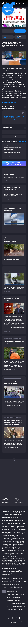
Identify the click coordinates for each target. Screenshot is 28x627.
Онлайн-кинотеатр (6, 469)
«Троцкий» (4, 548)
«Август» (9, 545)
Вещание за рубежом (19, 502)
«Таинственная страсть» (7, 550)
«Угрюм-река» (13, 547)
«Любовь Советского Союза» (18, 545)
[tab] (8, 31)
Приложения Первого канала (8, 472)
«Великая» (9, 548)
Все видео (4, 478)
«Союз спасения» (6, 547)
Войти (23, 3)
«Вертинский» (16, 548)
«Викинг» (20, 547)
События (4, 490)
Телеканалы (19, 587)
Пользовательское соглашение (9, 481)
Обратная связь (5, 484)
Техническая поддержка (7, 487)
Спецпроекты (5, 466)
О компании (4, 463)
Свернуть (14, 460)
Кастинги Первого (6, 475)
